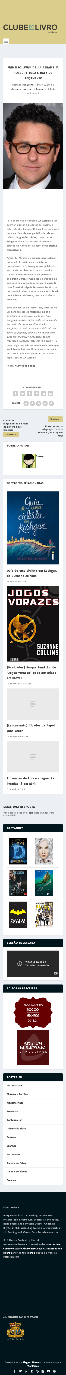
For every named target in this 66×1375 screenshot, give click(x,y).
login (30, 812)
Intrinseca (15, 89)
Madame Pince (15, 1103)
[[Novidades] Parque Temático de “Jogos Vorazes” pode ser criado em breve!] (33, 624)
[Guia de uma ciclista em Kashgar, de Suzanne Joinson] (33, 528)
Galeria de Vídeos (17, 1171)
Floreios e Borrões (17, 1094)
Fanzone (11, 1137)
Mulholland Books (25, 365)
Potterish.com (15, 1085)
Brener (30, 84)
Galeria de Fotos (16, 1163)
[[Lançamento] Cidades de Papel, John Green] (33, 704)
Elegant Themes (32, 1362)
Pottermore (13, 1154)
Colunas (11, 1180)
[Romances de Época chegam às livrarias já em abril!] (33, 756)
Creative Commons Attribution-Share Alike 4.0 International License (32, 1248)
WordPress (33, 1366)
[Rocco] (33, 1028)
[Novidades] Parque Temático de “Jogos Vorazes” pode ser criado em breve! (31, 673)
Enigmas (11, 1146)
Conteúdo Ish (14, 1120)
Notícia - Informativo (35, 89)
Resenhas (12, 1111)
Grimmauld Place (16, 1128)
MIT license (28, 1252)
